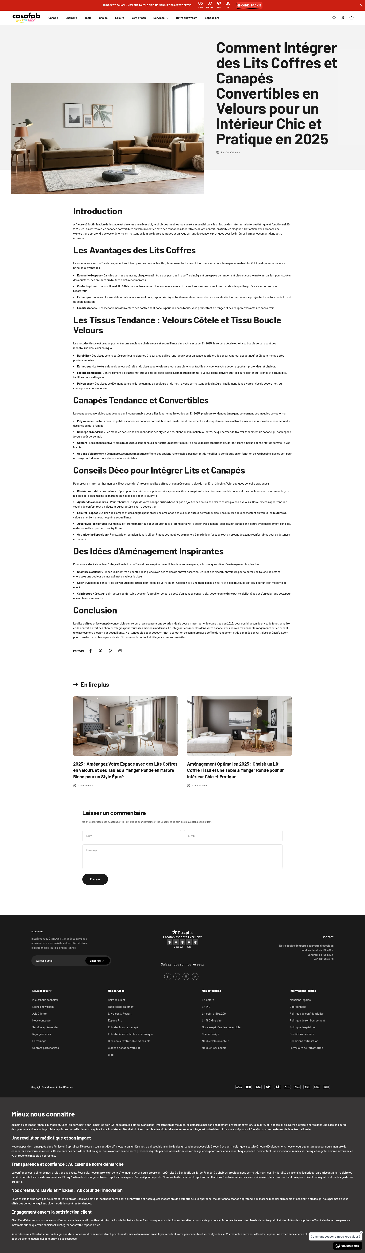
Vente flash (139, 17)
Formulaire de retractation (306, 1047)
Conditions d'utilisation (304, 1041)
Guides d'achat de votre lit (124, 1047)
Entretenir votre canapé (123, 1027)
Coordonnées (298, 1006)
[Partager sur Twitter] (100, 651)
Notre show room (43, 1006)
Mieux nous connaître (45, 999)
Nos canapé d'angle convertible (221, 1027)
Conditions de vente (302, 1034)
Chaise (103, 17)
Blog (110, 1054)
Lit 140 (206, 1006)
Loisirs (119, 17)
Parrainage (39, 1041)
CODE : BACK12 (251, 5)
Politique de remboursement (307, 1020)
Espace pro (212, 17)
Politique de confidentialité (139, 821)
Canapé (53, 17)
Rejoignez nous (41, 1034)
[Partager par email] (120, 651)
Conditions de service (172, 821)
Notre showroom (186, 17)
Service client (116, 999)
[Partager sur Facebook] (90, 651)
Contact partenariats (45, 1047)
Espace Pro (115, 1020)
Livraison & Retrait (120, 1013)
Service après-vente (45, 1027)
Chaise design (210, 1034)
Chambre (71, 17)
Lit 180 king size (211, 1020)
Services (159, 17)
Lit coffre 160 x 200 (214, 1013)
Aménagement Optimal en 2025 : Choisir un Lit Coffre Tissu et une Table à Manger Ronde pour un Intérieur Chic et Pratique (235, 770)
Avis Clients (39, 1013)
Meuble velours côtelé (215, 1041)
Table (88, 17)
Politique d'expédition (303, 1027)
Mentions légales (300, 999)
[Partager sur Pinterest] (110, 651)
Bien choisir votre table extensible (129, 1041)
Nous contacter (42, 1020)
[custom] (167, 976)
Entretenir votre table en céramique (130, 1034)
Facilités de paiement (121, 1006)
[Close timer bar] (361, 5)
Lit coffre (208, 999)
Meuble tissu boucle (214, 1047)
